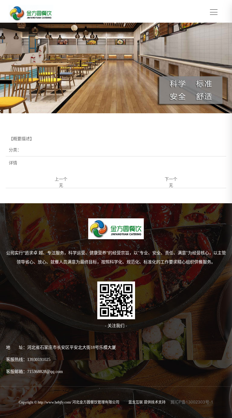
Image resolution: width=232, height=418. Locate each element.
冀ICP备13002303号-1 (191, 402)
